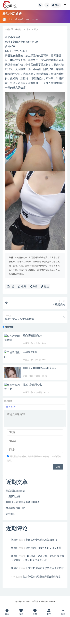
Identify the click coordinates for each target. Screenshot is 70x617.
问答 (35, 614)
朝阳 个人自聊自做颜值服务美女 (39, 368)
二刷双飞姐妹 (30, 352)
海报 (34, 286)
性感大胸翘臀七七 (32, 385)
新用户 (14, 540)
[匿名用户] (4, 19)
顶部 (63, 614)
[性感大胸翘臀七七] (12, 387)
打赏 (11, 286)
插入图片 (10, 407)
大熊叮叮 (10, 514)
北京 (11, 19)
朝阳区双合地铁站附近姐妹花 (41, 540)
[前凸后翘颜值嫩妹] (12, 338)
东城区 (26, 343)
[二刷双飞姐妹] (12, 354)
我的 (49, 614)
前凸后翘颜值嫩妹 (32, 335)
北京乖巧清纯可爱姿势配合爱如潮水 (45, 568)
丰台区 (26, 360)
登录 (57, 5)
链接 (46, 286)
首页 (20, 29)
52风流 (34, 601)
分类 (21, 614)
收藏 (23, 286)
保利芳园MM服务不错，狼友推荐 (43, 548)
